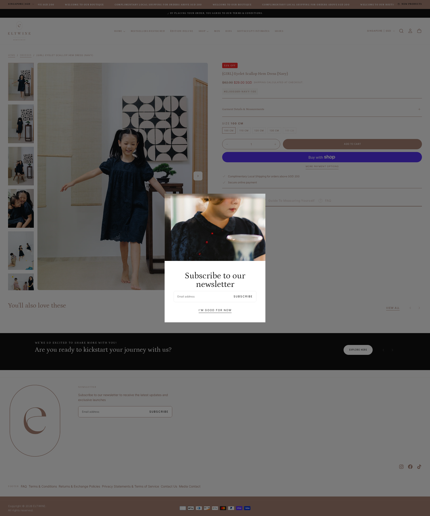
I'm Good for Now (215, 310)
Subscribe (243, 296)
